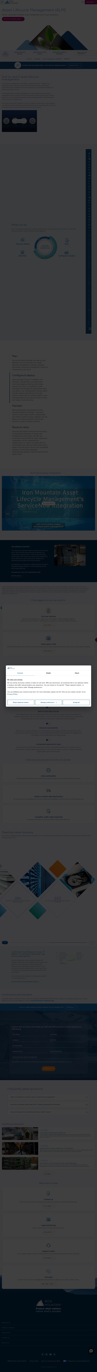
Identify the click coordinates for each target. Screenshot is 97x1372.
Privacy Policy (12, 694)
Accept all (76, 702)
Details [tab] (48, 673)
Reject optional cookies (21, 702)
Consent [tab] (20, 673)
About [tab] (77, 673)
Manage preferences (47, 702)
